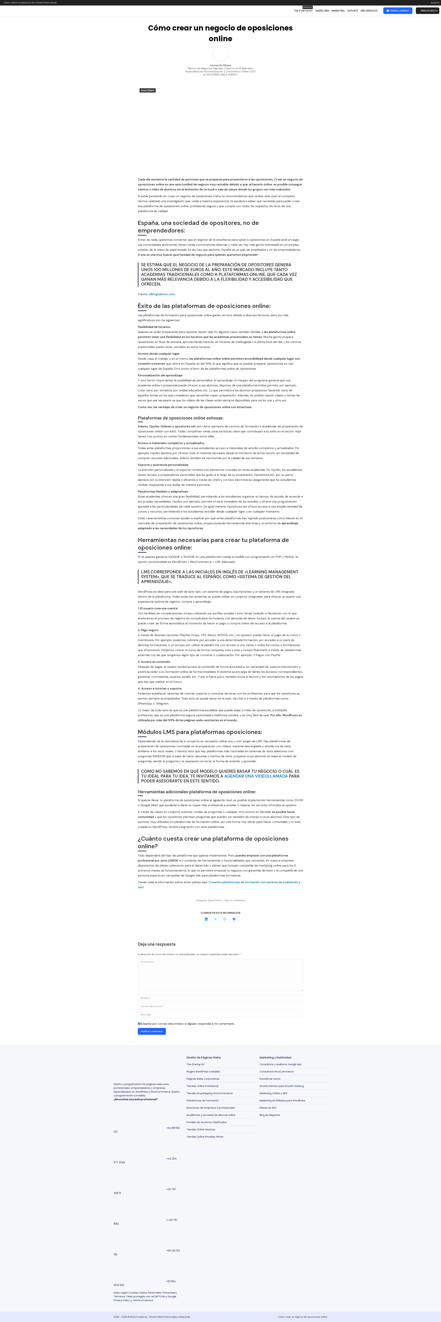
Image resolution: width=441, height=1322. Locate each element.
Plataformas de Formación (203, 1100)
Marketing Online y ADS (273, 1093)
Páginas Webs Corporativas (203, 1079)
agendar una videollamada (256, 776)
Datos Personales (150, 1292)
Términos (119, 1296)
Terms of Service (143, 1300)
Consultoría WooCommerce (277, 1071)
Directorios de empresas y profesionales (211, 1108)
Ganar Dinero (147, 90)
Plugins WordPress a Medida (203, 1071)
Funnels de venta (270, 1079)
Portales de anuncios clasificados (207, 1122)
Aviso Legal (120, 1292)
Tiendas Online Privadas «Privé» (205, 1136)
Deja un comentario (234, 900)
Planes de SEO (268, 1108)
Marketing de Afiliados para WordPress (282, 1100)
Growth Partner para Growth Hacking (282, 1086)
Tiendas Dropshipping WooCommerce (210, 1093)
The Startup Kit (195, 1064)
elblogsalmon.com (162, 294)
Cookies (133, 1292)
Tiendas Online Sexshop (201, 1129)
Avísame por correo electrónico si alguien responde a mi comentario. (187, 1024)
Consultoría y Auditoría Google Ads (280, 1064)
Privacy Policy (122, 1300)
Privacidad (169, 1292)
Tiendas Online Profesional (202, 1086)
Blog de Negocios (270, 1115)
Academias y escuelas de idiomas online (211, 1115)
